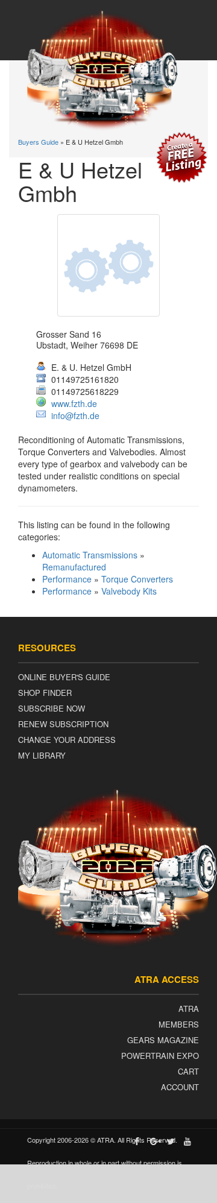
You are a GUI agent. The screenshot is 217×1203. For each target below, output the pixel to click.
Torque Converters (137, 579)
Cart (188, 1071)
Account (180, 1087)
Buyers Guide (38, 142)
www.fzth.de (74, 403)
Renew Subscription (63, 724)
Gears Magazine (163, 1040)
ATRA (188, 1008)
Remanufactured (74, 567)
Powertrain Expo (160, 1055)
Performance (67, 579)
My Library (42, 755)
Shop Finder (45, 692)
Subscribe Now (51, 708)
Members (179, 1024)
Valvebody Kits (129, 591)
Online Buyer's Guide (64, 677)
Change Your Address (67, 739)
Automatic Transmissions (89, 555)
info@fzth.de (75, 415)
